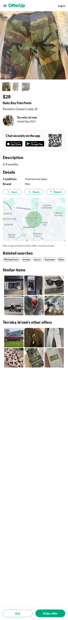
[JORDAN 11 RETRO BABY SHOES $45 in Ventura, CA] (14, 285)
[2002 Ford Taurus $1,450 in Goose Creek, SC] (14, 337)
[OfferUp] (16, 6)
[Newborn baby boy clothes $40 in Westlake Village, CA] (54, 305)
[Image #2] (16, 86)
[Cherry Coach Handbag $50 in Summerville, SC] (14, 358)
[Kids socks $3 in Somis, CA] (14, 305)
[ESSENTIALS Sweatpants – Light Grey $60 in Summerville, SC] (54, 337)
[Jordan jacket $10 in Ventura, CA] (34, 305)
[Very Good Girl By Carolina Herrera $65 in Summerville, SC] (34, 337)
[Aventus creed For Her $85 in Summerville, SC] (54, 358)
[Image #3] (26, 86)
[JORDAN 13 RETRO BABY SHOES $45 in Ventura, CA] (34, 285)
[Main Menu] (5, 6)
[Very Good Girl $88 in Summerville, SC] (34, 358)
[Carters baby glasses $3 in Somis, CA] (54, 285)
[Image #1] (6, 86)
